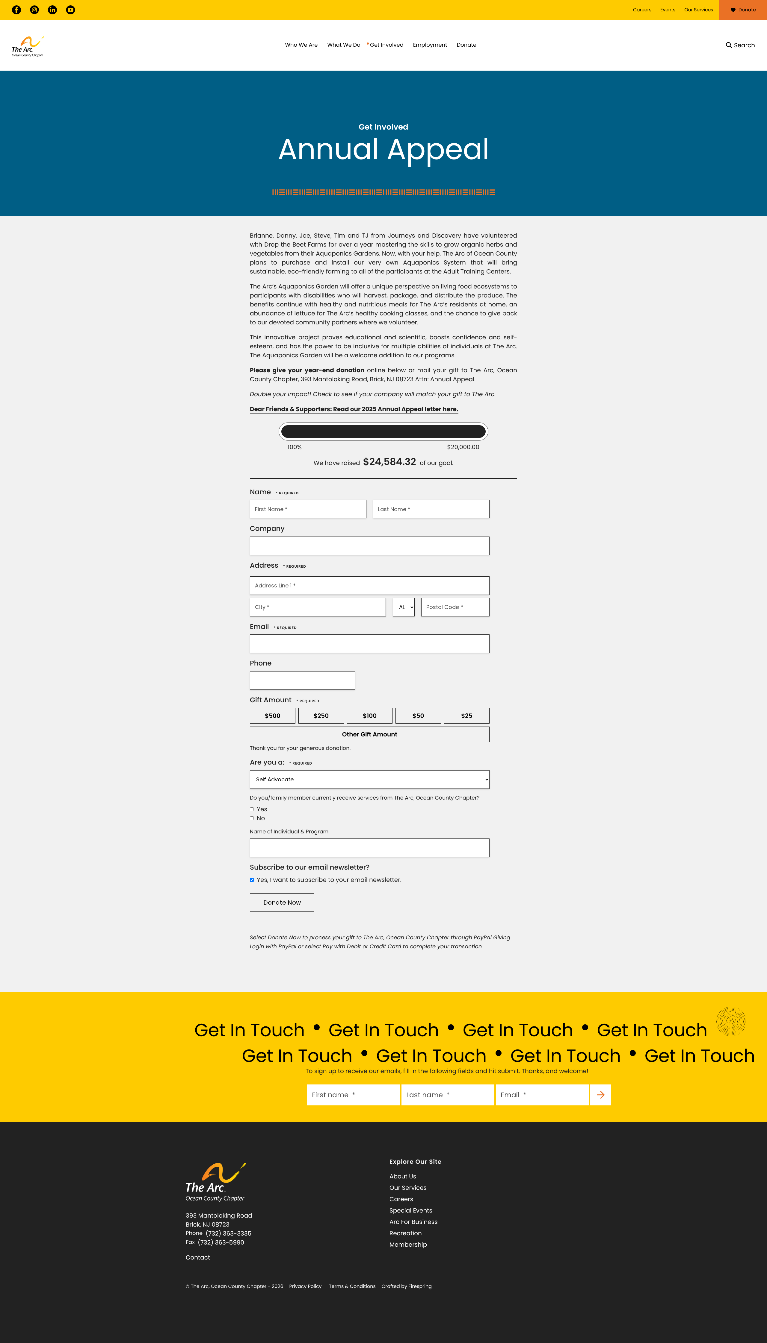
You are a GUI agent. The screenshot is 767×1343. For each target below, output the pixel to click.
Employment (430, 45)
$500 (272, 716)
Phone (260, 663)
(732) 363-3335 (228, 1233)
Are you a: (268, 762)
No (260, 818)
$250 (321, 716)
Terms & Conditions (352, 1286)
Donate (747, 9)
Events (667, 9)
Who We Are (301, 45)
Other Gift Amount (369, 734)
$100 (370, 716)
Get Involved (387, 45)
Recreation (405, 1233)
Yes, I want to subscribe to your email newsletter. (328, 880)
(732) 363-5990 (221, 1242)
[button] (740, 45)
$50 (418, 716)
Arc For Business (413, 1222)
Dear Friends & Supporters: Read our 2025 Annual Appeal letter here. (354, 409)
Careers (642, 9)
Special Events (410, 1210)
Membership (408, 1244)
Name (261, 492)
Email (260, 627)
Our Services (698, 9)
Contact (198, 1257)
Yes (261, 809)
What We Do (343, 45)
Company (267, 529)
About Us (402, 1176)
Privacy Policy (305, 1286)
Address (265, 565)
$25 (466, 716)
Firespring (420, 1286)
